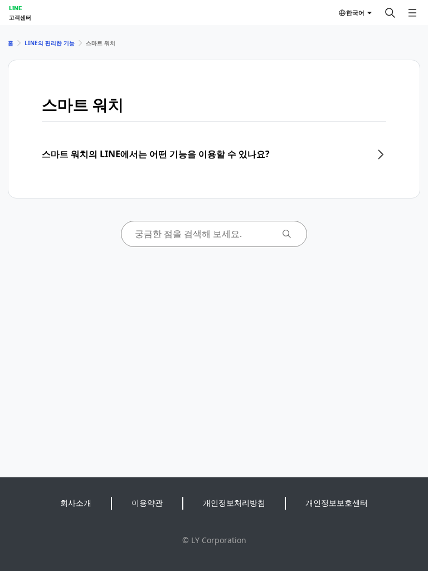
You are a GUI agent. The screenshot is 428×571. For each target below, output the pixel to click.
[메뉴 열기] (412, 13)
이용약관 (147, 502)
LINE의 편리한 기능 (50, 43)
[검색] (390, 13)
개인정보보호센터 (336, 502)
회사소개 (75, 502)
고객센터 (20, 17)
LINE (15, 8)
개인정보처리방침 (234, 502)
